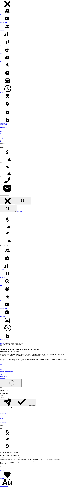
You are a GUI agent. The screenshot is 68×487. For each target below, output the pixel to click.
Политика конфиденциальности (5, 469)
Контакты (22, 211)
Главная (1, 343)
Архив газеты (19, 211)
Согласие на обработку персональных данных (18, 469)
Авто (3, 343)
